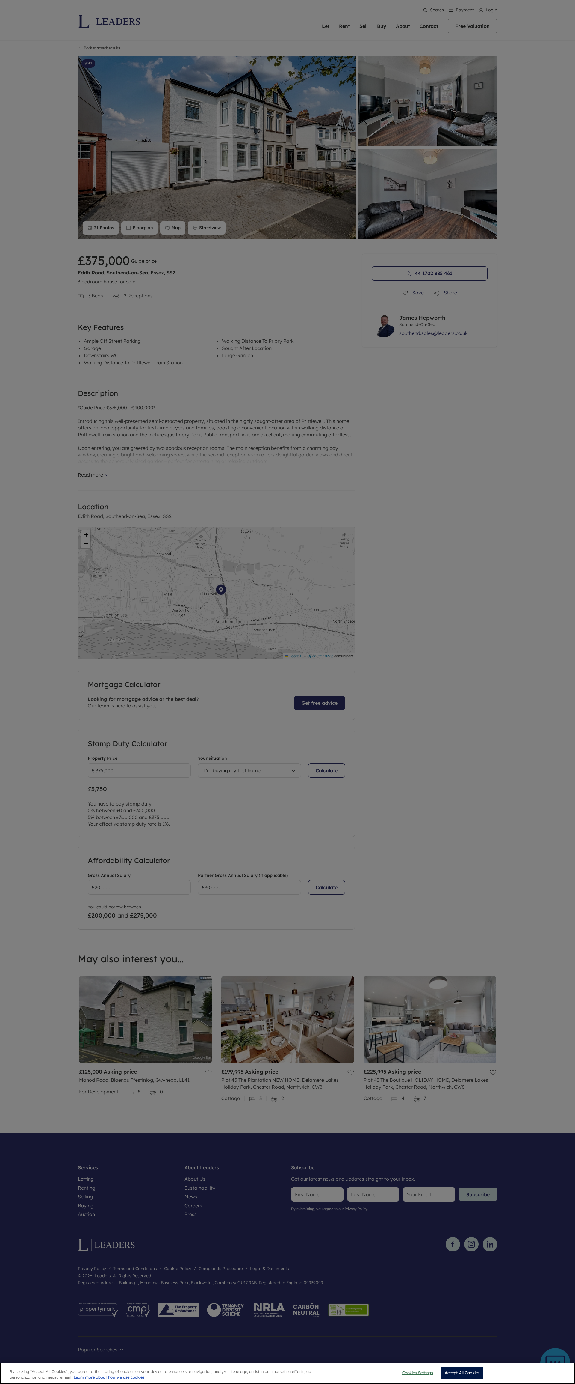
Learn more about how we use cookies (109, 1377)
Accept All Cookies (462, 1372)
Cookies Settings (417, 1372)
